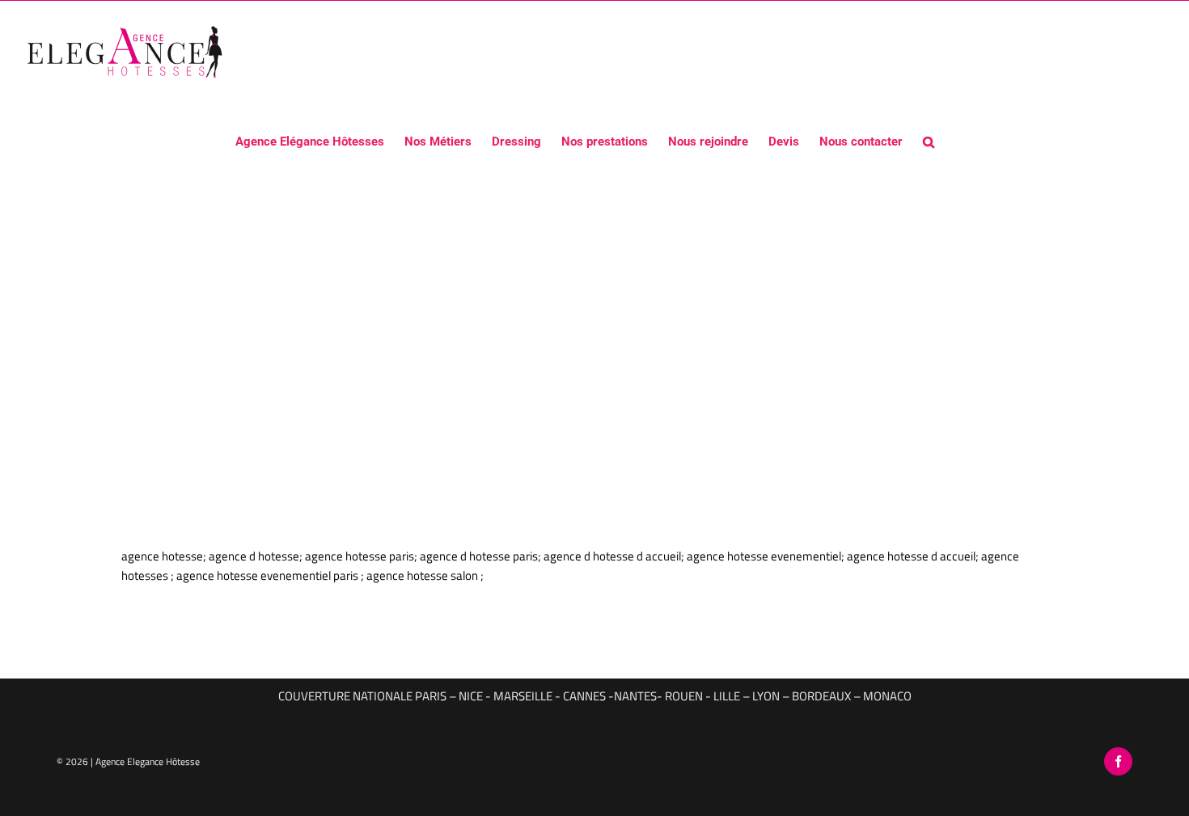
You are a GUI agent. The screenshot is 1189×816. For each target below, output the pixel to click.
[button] (928, 140)
